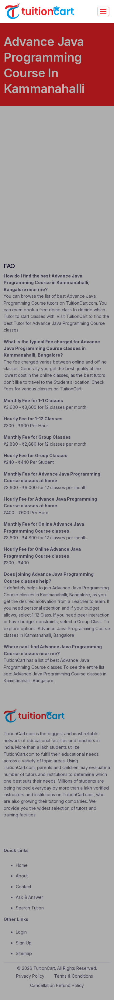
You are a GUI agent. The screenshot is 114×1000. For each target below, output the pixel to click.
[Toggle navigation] (103, 11)
